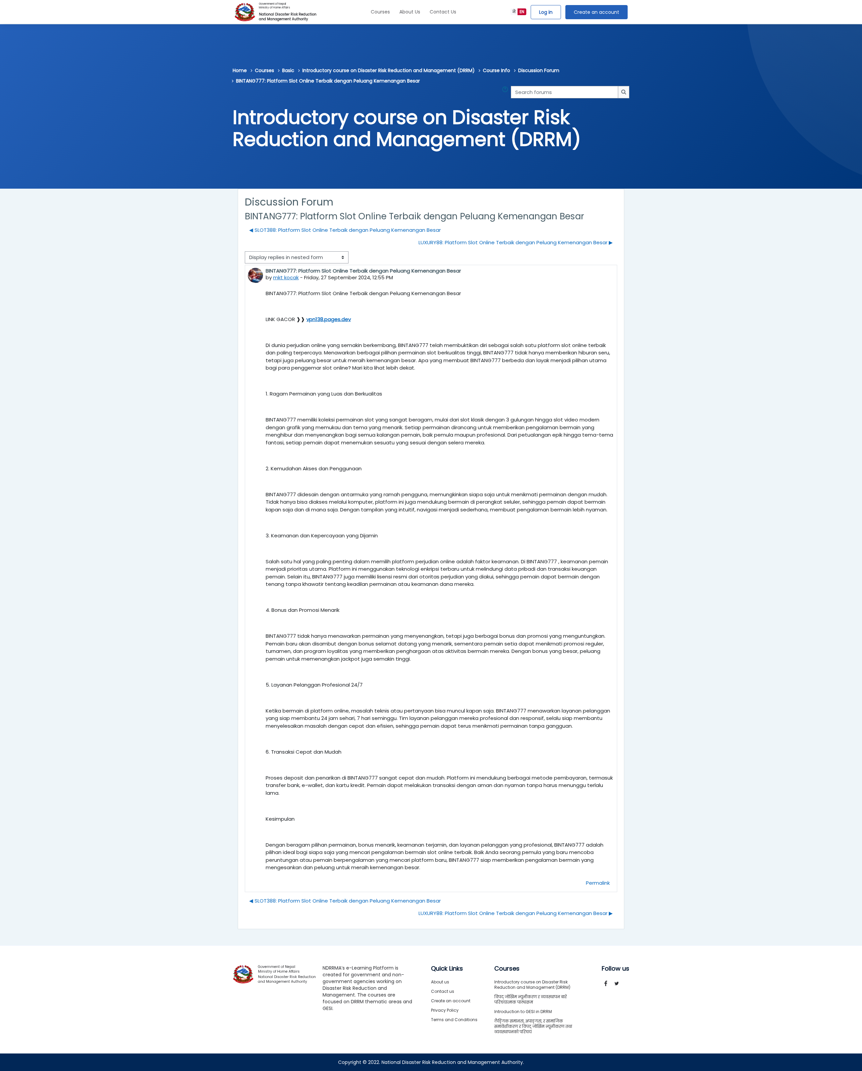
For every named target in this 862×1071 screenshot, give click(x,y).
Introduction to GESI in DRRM (523, 1011)
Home (240, 70)
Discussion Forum (538, 70)
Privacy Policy (445, 1010)
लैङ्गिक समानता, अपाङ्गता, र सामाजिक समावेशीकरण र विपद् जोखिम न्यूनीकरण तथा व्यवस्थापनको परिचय (533, 1026)
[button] (506, 92)
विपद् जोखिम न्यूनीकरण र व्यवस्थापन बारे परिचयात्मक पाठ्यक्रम (530, 999)
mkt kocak (286, 277)
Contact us (442, 991)
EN (522, 11)
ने (514, 11)
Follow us (615, 969)
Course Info (496, 70)
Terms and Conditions (454, 1019)
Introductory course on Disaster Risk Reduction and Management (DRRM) (388, 70)
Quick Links (447, 969)
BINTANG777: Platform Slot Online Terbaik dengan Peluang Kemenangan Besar (328, 80)
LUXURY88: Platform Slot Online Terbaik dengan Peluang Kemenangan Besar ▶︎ (516, 242)
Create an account (596, 12)
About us (440, 982)
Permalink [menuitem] (598, 882)
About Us (409, 11)
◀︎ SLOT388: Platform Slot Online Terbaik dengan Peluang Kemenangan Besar (345, 229)
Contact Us (443, 11)
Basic (288, 70)
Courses (380, 11)
